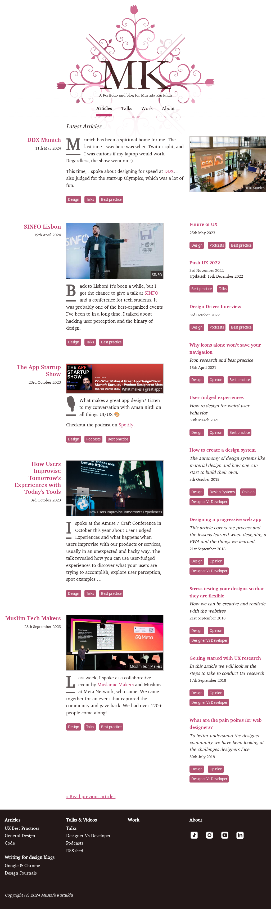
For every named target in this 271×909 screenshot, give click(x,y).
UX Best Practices (22, 828)
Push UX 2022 (204, 262)
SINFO (151, 293)
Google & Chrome (22, 865)
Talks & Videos (81, 820)
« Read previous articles (90, 796)
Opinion (216, 380)
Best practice (111, 199)
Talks (126, 108)
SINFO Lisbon (42, 226)
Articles (104, 108)
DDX (169, 171)
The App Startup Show (39, 370)
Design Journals (21, 873)
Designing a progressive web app (225, 519)
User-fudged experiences (216, 397)
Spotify (126, 424)
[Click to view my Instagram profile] (212, 838)
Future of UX (203, 224)
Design (73, 199)
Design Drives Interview (215, 306)
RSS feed (74, 850)
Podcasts (93, 439)
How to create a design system (222, 450)
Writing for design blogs (30, 857)
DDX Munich (44, 139)
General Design (20, 835)
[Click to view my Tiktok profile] (196, 838)
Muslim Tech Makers (33, 618)
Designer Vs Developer (209, 501)
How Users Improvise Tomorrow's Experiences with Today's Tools (38, 477)
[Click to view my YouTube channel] (227, 838)
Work (147, 108)
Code (10, 843)
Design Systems (222, 492)
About (168, 108)
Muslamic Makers (115, 684)
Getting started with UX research (225, 658)
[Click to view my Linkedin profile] (242, 838)
